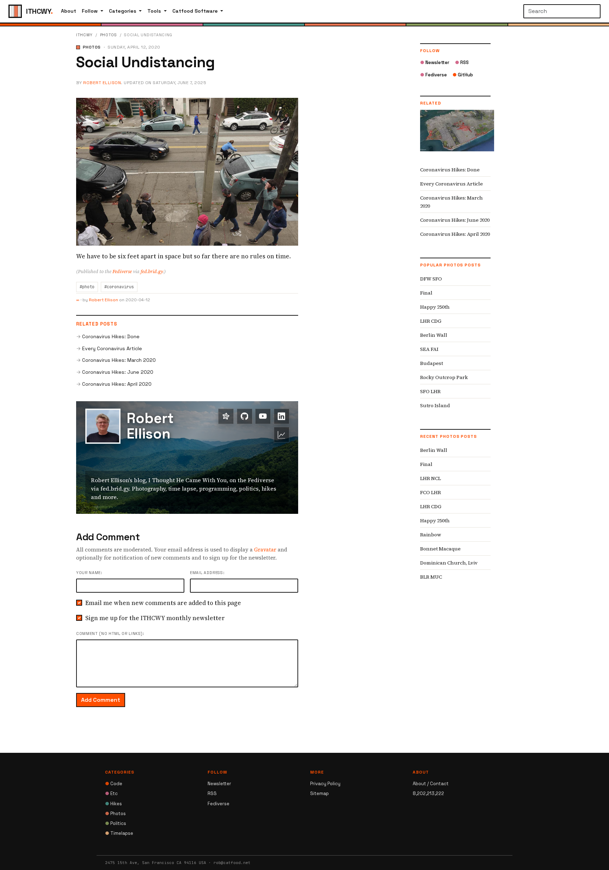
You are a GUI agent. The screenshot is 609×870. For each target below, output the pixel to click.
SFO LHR (430, 391)
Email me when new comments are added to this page (163, 603)
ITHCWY (84, 34)
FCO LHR (430, 492)
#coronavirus (119, 287)
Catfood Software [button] (195, 11)
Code (113, 784)
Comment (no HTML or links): (110, 633)
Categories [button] (123, 11)
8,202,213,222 (428, 793)
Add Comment (100, 700)
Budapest (431, 363)
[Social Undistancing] (187, 171)
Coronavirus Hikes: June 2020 (117, 372)
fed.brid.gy (152, 271)
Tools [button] (154, 11)
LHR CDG (431, 320)
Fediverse (122, 271)
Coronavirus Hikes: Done (111, 336)
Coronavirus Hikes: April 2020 (117, 384)
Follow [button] (90, 11)
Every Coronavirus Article (112, 348)
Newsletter (434, 62)
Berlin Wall (433, 335)
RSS (462, 62)
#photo (87, 287)
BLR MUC (431, 576)
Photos (108, 34)
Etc (111, 793)
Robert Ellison (102, 83)
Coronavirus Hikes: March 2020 (119, 360)
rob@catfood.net (232, 862)
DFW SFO (431, 278)
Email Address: (207, 572)
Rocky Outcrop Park (444, 377)
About (68, 11)
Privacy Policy (325, 784)
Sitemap (319, 793)
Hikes (113, 804)
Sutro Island (435, 405)
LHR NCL (430, 478)
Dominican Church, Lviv (449, 562)
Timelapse (119, 833)
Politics (115, 823)
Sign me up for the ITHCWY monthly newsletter (155, 618)
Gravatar (265, 549)
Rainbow (430, 534)
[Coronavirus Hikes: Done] (457, 136)
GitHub (463, 75)
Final (426, 292)
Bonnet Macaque (440, 548)
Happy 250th (435, 306)
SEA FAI (429, 349)
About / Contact (431, 784)
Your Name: (89, 572)
